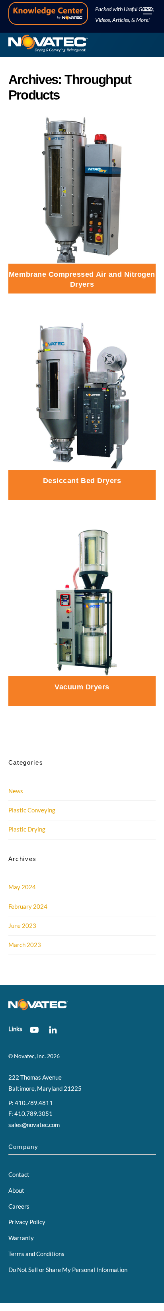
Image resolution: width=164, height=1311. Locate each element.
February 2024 (27, 906)
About (16, 1190)
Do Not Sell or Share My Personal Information (67, 1269)
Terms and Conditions (36, 1253)
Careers (18, 1206)
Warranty (21, 1237)
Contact (18, 1174)
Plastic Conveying (31, 810)
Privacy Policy (26, 1221)
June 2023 (22, 925)
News (15, 790)
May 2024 (22, 886)
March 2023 (24, 944)
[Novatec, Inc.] (48, 48)
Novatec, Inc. (30, 1056)
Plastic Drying (26, 829)
